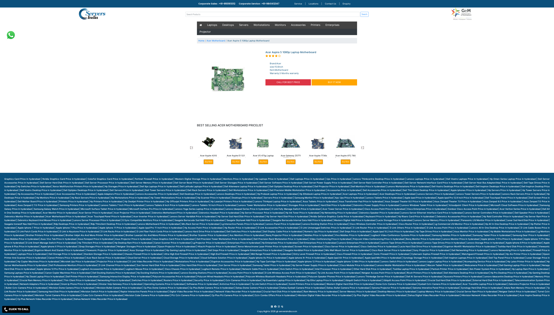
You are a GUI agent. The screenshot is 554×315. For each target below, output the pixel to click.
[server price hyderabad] (275, 306)
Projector (205, 31)
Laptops (212, 24)
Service (298, 3)
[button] (191, 147)
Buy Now (208, 161)
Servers (243, 24)
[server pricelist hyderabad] (279, 306)
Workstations (261, 24)
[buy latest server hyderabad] (282, 306)
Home (201, 40)
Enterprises (332, 24)
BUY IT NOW (334, 82)
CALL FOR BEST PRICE (288, 82)
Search (364, 14)
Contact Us (330, 3)
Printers (315, 24)
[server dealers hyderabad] (272, 306)
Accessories (298, 24)
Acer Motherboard (216, 40)
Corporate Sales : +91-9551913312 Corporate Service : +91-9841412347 (238, 3)
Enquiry (346, 3)
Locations (313, 3)
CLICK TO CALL (18, 309)
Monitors (280, 24)
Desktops (228, 24)
